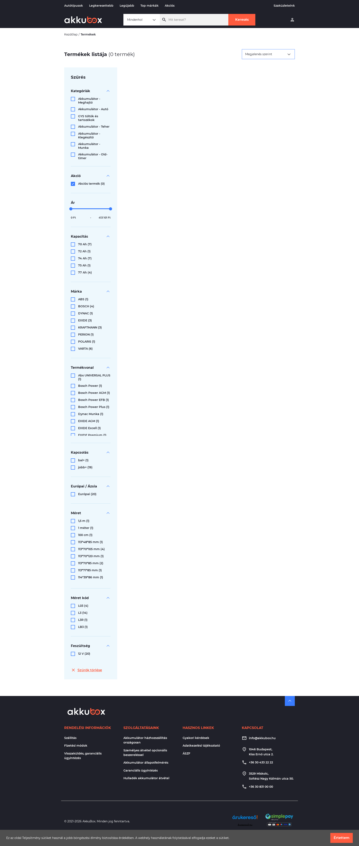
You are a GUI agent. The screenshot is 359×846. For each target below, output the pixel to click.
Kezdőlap (70, 34)
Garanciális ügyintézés (140, 770)
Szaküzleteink (284, 5)
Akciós (170, 5)
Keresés (242, 20)
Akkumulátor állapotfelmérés (145, 762)
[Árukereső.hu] (244, 818)
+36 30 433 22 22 (261, 762)
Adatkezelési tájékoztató (201, 745)
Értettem (341, 838)
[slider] (71, 208)
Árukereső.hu (245, 825)
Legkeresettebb (101, 5)
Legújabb (127, 5)
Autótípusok (73, 5)
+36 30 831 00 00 (261, 787)
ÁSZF (186, 753)
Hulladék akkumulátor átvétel (146, 778)
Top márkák (149, 5)
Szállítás (70, 738)
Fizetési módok (75, 745)
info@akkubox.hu (262, 738)
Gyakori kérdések (196, 738)
